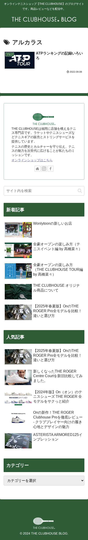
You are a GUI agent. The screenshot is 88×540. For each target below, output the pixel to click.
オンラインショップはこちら (32, 160)
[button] (80, 190)
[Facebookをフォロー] (50, 169)
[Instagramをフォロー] (44, 169)
